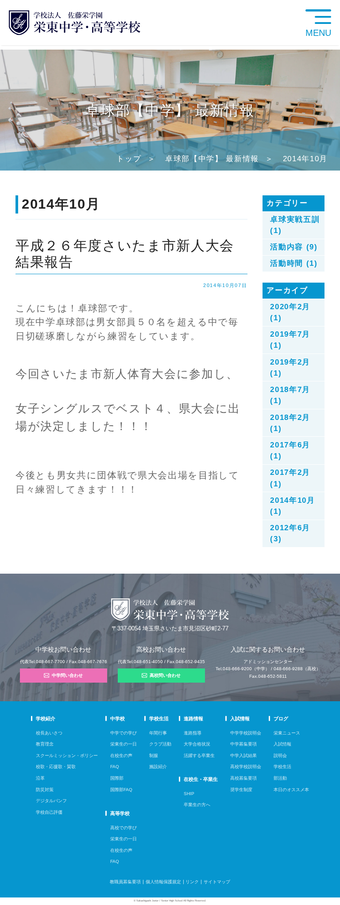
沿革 (40, 778)
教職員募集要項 (125, 881)
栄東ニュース (287, 732)
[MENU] (335, 4)
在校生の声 (121, 755)
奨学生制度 (241, 789)
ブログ (281, 718)
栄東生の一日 (123, 744)
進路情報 (193, 718)
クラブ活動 (160, 744)
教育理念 (45, 744)
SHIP (189, 793)
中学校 (117, 718)
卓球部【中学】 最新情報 (212, 159)
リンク (192, 881)
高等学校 (120, 813)
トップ (128, 159)
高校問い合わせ (165, 675)
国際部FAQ (121, 789)
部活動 (280, 778)
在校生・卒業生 (201, 779)
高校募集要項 (243, 778)
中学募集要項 (243, 744)
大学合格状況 (197, 744)
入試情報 (240, 718)
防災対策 (45, 789)
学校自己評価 (49, 812)
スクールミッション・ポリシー (67, 755)
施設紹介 (158, 766)
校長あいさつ (49, 732)
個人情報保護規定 (163, 881)
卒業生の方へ (197, 804)
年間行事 (158, 732)
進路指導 (192, 732)
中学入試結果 (243, 755)
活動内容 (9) (293, 247)
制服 (153, 755)
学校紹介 (45, 718)
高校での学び (123, 827)
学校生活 (159, 718)
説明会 (280, 755)
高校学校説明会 (245, 766)
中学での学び (123, 732)
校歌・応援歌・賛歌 (56, 766)
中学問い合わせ (67, 675)
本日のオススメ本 (291, 789)
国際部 (117, 778)
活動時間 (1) (293, 263)
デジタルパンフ (51, 800)
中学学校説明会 (245, 732)
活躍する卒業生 (199, 755)
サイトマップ (217, 881)
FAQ (114, 766)
